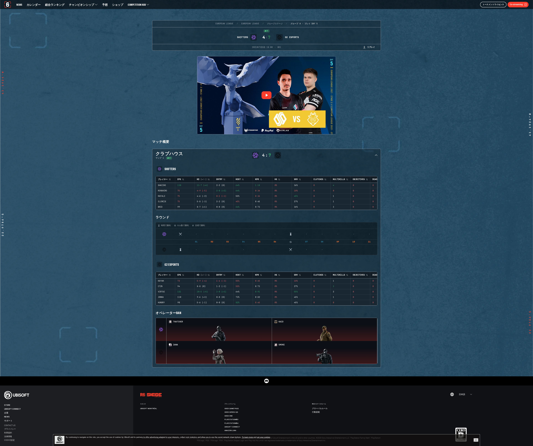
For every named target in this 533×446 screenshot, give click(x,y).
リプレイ (371, 47)
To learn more (247, 437)
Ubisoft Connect (12, 409)
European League (224, 24)
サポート (8, 421)
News (7, 417)
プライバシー (10, 429)
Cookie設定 (9, 440)
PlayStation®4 (231, 423)
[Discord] (266, 381)
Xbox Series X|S (231, 412)
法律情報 (8, 436)
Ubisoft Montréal (148, 409)
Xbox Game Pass (231, 409)
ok (476, 440)
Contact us (9, 425)
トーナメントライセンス (493, 4)
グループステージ (275, 24)
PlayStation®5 (231, 419)
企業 (6, 413)
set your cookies (263, 437)
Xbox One (228, 416)
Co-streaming (516, 4)
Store (7, 405)
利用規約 (8, 432)
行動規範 (316, 412)
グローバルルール (320, 409)
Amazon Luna (230, 430)
